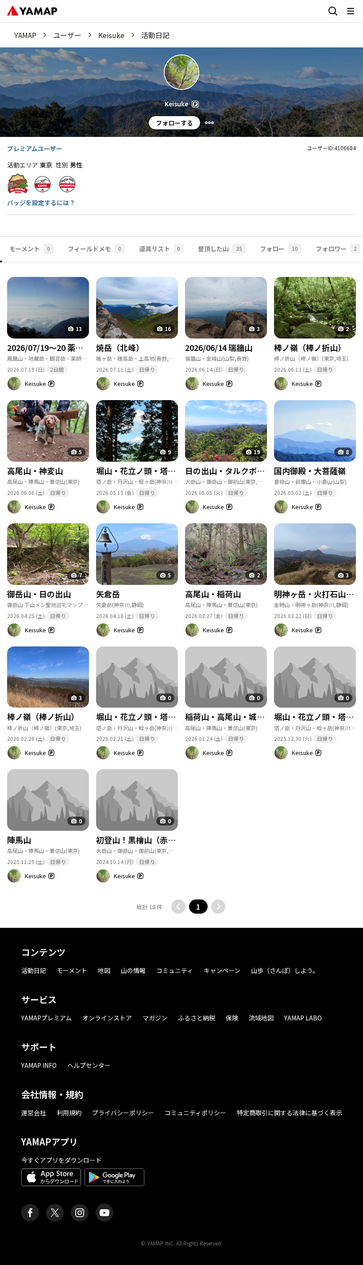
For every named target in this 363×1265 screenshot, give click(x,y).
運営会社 (33, 1112)
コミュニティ (174, 970)
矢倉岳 (108, 593)
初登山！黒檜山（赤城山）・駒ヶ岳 (158, 839)
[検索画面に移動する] (333, 11)
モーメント (72, 970)
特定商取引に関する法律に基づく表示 (289, 1112)
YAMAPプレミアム (46, 1017)
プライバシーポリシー (123, 1112)
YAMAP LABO (303, 1017)
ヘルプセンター (89, 1065)
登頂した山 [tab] (220, 248)
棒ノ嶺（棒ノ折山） (310, 347)
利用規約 (69, 1112)
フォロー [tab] (279, 248)
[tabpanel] (181, 588)
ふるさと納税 (196, 1017)
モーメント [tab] (29, 248)
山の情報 (133, 970)
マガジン (155, 1017)
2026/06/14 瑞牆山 (218, 347)
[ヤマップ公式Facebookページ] (30, 1213)
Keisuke (111, 35)
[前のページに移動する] (178, 906)
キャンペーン (222, 970)
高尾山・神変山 (35, 470)
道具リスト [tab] (159, 248)
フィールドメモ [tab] (94, 248)
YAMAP (25, 35)
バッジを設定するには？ (41, 202)
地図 (104, 970)
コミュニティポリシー (195, 1112)
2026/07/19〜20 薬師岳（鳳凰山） (69, 347)
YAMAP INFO (39, 1065)
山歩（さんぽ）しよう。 (285, 970)
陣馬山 (19, 839)
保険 (232, 1017)
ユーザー (67, 35)
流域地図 (261, 1017)
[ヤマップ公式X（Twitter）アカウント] (55, 1213)
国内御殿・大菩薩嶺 (310, 470)
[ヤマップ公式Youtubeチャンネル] (104, 1213)
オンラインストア (107, 1017)
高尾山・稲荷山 (213, 593)
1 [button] (198, 906)
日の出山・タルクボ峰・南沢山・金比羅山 (260, 470)
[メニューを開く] (350, 11)
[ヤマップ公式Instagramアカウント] (80, 1213)
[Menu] (209, 122)
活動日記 (33, 970)
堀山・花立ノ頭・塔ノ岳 (140, 716)
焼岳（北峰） (120, 347)
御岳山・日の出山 (39, 593)
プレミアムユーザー (34, 148)
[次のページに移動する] (218, 906)
